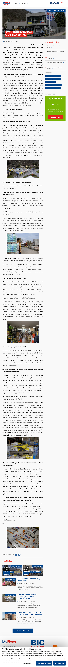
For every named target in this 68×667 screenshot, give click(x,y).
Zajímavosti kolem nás (53, 88)
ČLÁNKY (16, 3)
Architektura (50, 82)
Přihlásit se (55, 117)
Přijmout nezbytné (44, 663)
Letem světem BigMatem (53, 76)
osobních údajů (58, 109)
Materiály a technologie (53, 85)
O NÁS (24, 3)
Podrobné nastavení (28, 663)
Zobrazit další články (23, 630)
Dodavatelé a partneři (53, 79)
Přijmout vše (59, 663)
